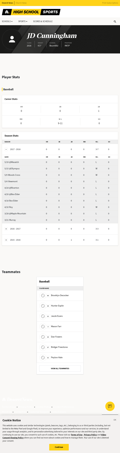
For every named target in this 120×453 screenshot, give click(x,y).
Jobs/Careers (59, 411)
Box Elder (11, 200)
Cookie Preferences (64, 406)
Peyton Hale (54, 357)
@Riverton (12, 187)
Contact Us (20, 411)
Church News (21, 3)
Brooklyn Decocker (58, 295)
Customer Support (39, 411)
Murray (10, 220)
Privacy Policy (26, 406)
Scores (42, 21)
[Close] (115, 420)
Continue (59, 447)
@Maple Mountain (15, 213)
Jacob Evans (55, 316)
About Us (6, 411)
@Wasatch (12, 162)
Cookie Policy (43, 406)
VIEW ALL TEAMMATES (60, 368)
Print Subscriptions (110, 3)
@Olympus (12, 168)
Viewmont (11, 181)
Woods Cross (12, 175)
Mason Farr (54, 326)
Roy (9, 207)
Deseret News (7, 3)
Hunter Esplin (55, 305)
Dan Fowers (54, 336)
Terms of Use (8, 406)
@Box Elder (12, 194)
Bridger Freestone (57, 347)
